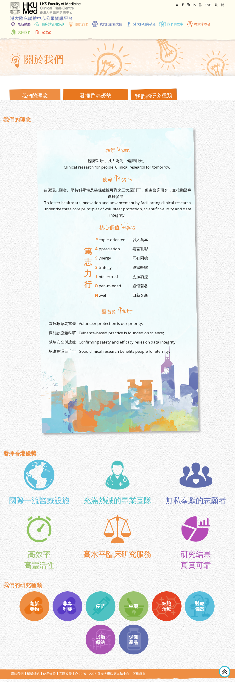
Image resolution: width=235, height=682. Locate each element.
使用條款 (49, 673)
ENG (208, 5)
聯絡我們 (17, 673)
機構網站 (33, 673)
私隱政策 (65, 673)
